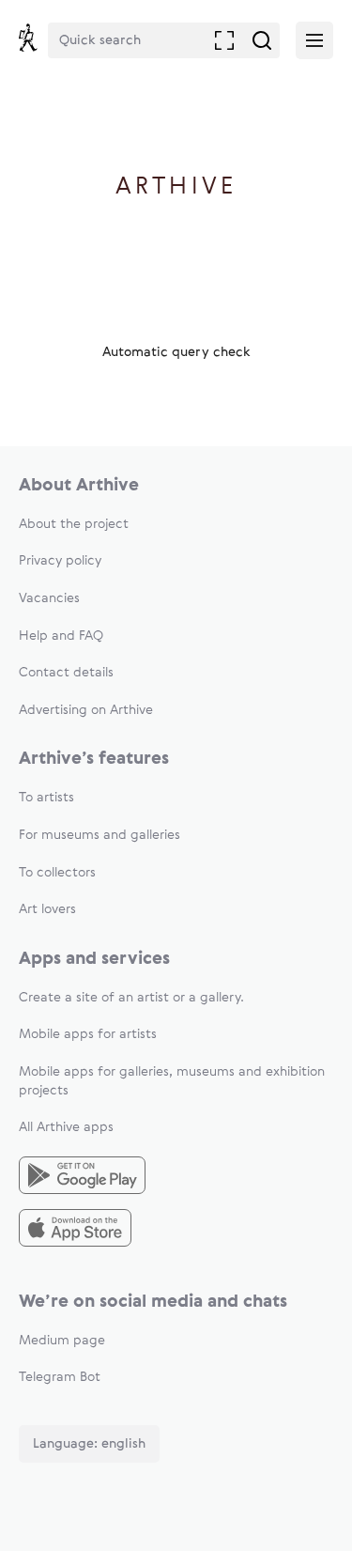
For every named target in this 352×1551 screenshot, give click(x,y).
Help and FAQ (61, 636)
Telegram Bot (59, 1377)
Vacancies (49, 598)
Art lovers (47, 909)
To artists (46, 797)
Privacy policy (60, 560)
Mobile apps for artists (88, 1034)
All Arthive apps (66, 1127)
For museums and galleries (99, 835)
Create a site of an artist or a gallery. (131, 997)
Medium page (62, 1340)
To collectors (57, 872)
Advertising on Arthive (86, 710)
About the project (74, 524)
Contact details (66, 672)
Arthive (176, 187)
